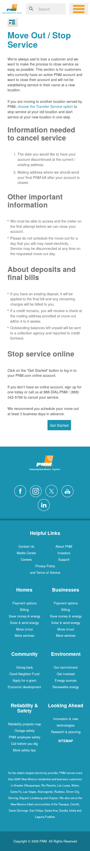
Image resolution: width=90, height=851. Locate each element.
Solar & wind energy (24, 622)
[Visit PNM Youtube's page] (69, 490)
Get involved (65, 673)
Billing (24, 609)
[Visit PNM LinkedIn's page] (45, 504)
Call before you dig (24, 743)
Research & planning (65, 731)
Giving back (24, 667)
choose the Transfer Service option (45, 106)
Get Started (59, 425)
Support (64, 559)
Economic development (24, 686)
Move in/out (24, 629)
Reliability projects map (24, 724)
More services (24, 635)
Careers (26, 559)
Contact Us (26, 546)
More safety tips (24, 750)
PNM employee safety (24, 737)
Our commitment (66, 667)
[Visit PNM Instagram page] (37, 490)
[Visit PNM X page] (52, 490)
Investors (64, 552)
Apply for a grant (24, 680)
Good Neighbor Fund (24, 673)
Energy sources (65, 680)
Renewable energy (65, 686)
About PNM (64, 546)
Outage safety (24, 730)
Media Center (26, 552)
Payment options (24, 603)
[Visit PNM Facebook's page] (21, 490)
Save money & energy (24, 616)
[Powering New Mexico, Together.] (12, 8)
